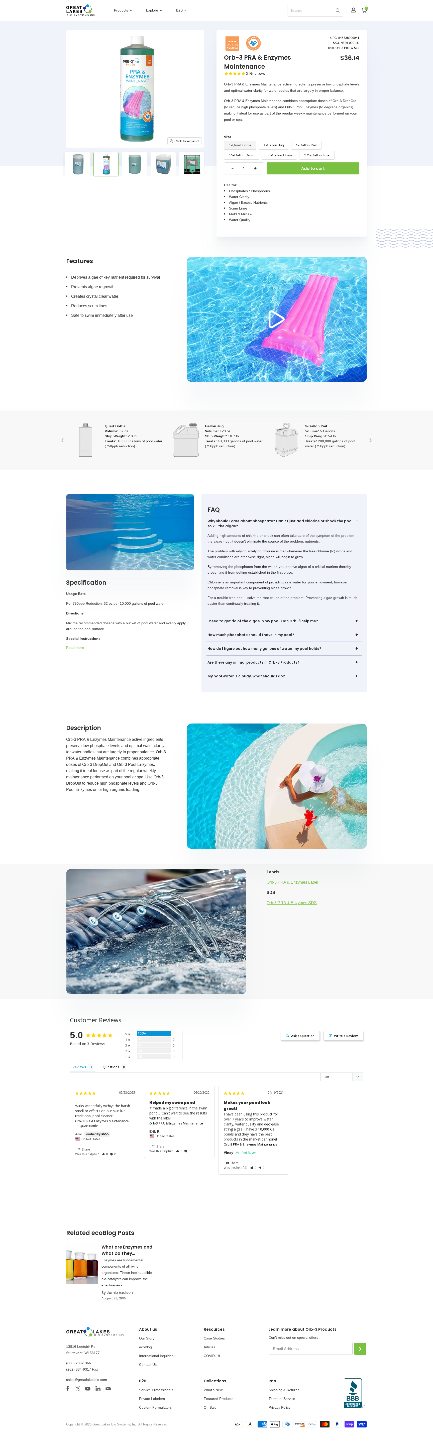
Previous (62, 440)
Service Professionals (156, 1390)
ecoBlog (145, 1347)
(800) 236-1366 (78, 1363)
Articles (209, 1347)
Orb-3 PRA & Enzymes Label (292, 882)
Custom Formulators (155, 1407)
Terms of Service (282, 1399)
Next (370, 440)
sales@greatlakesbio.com (86, 1380)
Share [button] (85, 1149)
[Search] (338, 10)
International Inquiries (156, 1356)
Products (121, 10)
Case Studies (214, 1338)
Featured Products (218, 1399)
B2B (180, 10)
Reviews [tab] (79, 1067)
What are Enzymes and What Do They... (126, 1250)
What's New (213, 1390)
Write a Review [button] (346, 1036)
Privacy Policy (279, 1407)
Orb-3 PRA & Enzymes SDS (292, 903)
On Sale (210, 1407)
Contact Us (148, 1365)
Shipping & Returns (284, 1390)
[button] (105, 1154)
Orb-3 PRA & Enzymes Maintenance (102, 1121)
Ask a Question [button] (302, 1036)
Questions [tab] (111, 1067)
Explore (152, 10)
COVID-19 (212, 1356)
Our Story (146, 1338)
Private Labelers (152, 1399)
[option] (77, 164)
